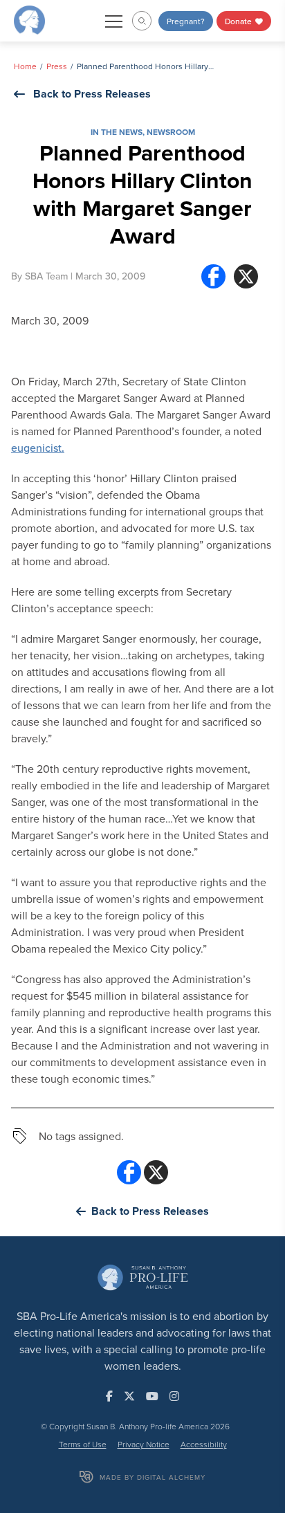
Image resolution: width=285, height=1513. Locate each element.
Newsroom (171, 132)
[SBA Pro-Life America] (29, 19)
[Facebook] (213, 276)
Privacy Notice (143, 1444)
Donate (239, 21)
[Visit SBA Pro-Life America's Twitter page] (129, 1396)
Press (56, 66)
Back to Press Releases (92, 94)
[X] (246, 276)
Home (25, 66)
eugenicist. (37, 447)
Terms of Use (83, 1444)
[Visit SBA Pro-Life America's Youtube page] (152, 1396)
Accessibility (204, 1444)
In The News (116, 132)
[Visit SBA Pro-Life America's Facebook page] (109, 1396)
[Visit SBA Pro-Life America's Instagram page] (174, 1396)
